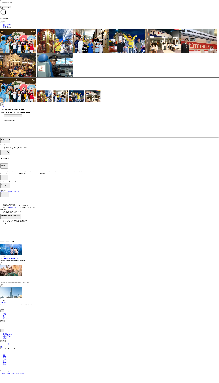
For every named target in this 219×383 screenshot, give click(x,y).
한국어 (4, 360)
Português (4, 364)
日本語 (4, 363)
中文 (4, 368)
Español (4, 358)
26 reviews (5, 106)
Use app (1, 22)
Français (4, 359)
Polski (4, 365)
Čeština (4, 354)
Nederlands (5, 362)
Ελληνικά (4, 357)
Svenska (4, 367)
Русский (4, 366)
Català (4, 353)
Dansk (4, 355)
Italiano (4, 361)
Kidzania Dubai (6, 160)
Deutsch (4, 356)
